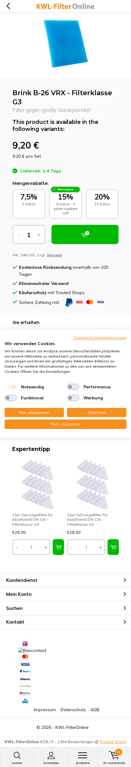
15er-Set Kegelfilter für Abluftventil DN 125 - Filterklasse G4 (87, 520)
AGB (94, 709)
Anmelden (51, 763)
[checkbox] (11, 387)
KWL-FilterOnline (72, 727)
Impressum (45, 709)
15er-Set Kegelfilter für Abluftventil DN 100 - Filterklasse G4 (32, 520)
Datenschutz (73, 709)
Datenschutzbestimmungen (99, 337)
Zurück (8, 6)
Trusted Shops (113, 741)
